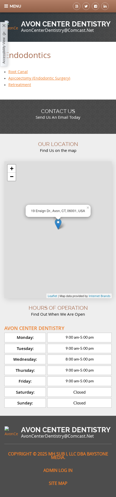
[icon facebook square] (95, 6)
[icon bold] (76, 6)
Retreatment (19, 84)
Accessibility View (4, 51)
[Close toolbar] (4, 25)
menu (15, 6)
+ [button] (11, 168)
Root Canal (18, 71)
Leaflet (52, 296)
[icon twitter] (86, 6)
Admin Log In (58, 470)
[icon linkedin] (105, 6)
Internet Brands (99, 296)
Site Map (58, 483)
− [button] (11, 176)
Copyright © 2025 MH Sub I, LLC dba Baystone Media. (58, 455)
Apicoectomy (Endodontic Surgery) (39, 78)
